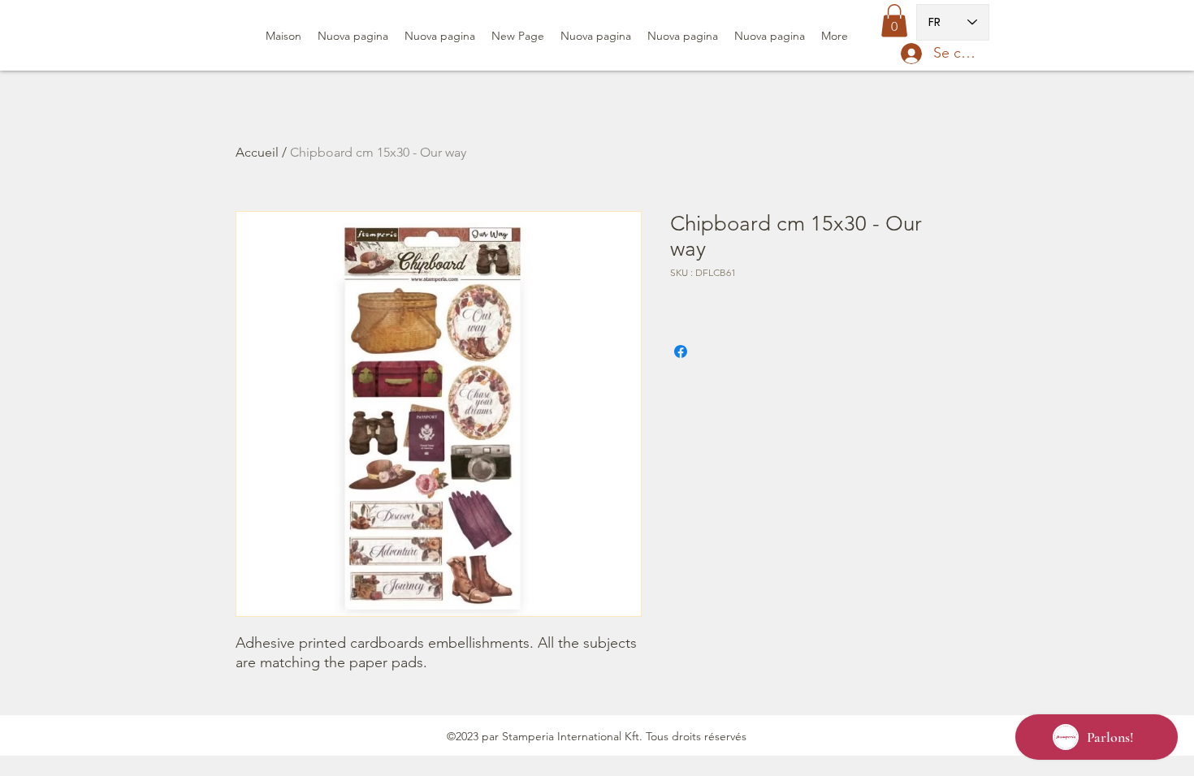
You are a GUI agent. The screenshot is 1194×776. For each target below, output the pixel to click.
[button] (894, 20)
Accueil (257, 152)
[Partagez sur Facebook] (680, 351)
